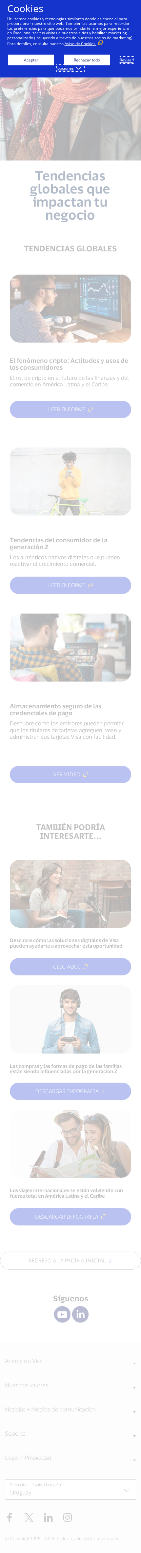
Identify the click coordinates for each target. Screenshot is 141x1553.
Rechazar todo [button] (87, 60)
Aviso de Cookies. (80, 43)
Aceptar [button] (31, 60)
